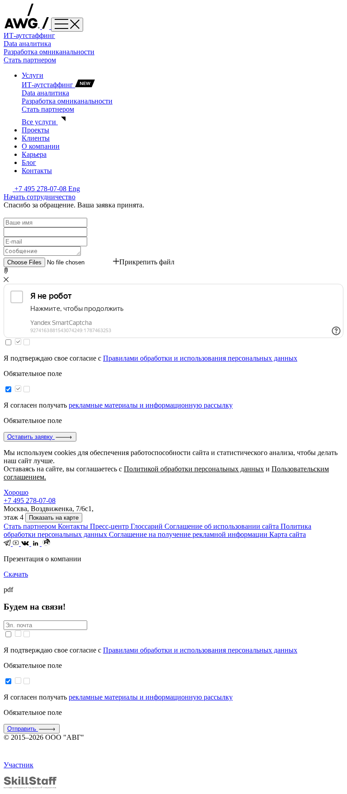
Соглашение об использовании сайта (222, 526)
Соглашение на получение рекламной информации (189, 534)
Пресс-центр (110, 526)
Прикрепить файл (146, 262)
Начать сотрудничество (39, 197)
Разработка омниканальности (49, 52)
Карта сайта (287, 534)
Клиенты (36, 138)
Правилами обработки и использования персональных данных (200, 358)
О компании (41, 146)
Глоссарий (147, 526)
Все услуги (40, 122)
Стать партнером (30, 60)
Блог (29, 162)
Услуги (32, 75)
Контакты (37, 170)
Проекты (35, 130)
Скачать (16, 574)
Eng (74, 189)
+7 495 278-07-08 (41, 189)
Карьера (34, 154)
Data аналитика (27, 43)
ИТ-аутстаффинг (29, 35)
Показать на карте (54, 517)
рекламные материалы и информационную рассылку (151, 405)
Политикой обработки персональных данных (194, 469)
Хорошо (16, 492)
